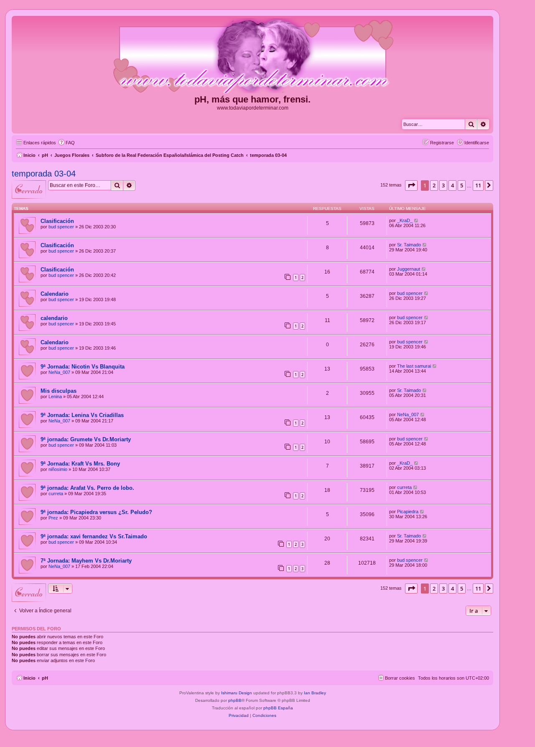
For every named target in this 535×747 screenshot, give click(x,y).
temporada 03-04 (44, 173)
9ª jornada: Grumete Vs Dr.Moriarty (86, 439)
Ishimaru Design (236, 693)
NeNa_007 (59, 372)
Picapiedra (407, 511)
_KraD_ (405, 220)
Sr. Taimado (409, 244)
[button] (411, 185)
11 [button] (478, 185)
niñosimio (57, 469)
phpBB (235, 700)
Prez (53, 517)
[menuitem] (66, 143)
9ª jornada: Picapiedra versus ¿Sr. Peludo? (96, 512)
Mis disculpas (58, 391)
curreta (55, 493)
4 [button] (452, 185)
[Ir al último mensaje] (416, 220)
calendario (54, 318)
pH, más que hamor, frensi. (252, 99)
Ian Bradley (315, 693)
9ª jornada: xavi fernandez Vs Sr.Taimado (94, 536)
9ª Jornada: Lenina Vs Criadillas (82, 415)
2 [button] (434, 185)
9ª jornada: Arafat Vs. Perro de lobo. (87, 488)
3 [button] (443, 185)
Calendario (55, 294)
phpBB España (278, 708)
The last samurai (414, 365)
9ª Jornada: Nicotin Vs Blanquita (83, 366)
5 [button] (461, 185)
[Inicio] (252, 56)
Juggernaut (408, 268)
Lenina (55, 396)
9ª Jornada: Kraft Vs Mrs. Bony (80, 463)
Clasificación (57, 221)
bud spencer (61, 226)
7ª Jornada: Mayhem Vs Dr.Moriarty (86, 561)
